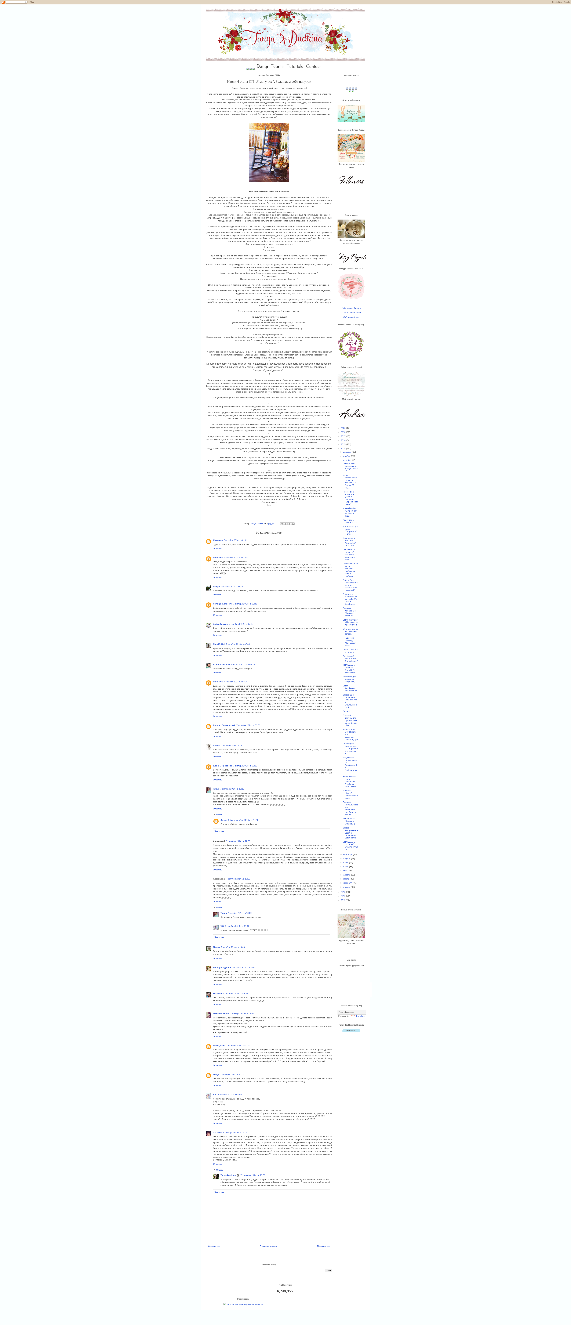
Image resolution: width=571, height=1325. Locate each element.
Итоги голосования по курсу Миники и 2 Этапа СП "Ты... (350, 481)
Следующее (214, 1246)
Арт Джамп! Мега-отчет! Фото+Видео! (350, 658)
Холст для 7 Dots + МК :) (350, 521)
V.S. (222, 926)
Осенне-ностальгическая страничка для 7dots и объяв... (350, 808)
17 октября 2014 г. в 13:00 (252, 1175)
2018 (343, 432)
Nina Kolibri (219, 644)
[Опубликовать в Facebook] (290, 523)
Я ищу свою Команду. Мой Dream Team (349, 641)
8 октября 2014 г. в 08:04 (237, 926)
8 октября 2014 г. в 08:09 (230, 1094)
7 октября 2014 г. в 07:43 (238, 644)
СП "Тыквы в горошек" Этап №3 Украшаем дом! (349, 554)
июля (346, 862)
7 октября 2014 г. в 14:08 (233, 947)
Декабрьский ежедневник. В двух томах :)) (350, 467)
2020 (343, 428)
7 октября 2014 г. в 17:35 (242, 1013)
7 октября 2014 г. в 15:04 (244, 967)
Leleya (216, 586)
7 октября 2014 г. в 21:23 (238, 1045)
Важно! (346, 711)
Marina (216, 947)
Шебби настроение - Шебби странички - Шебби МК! (350, 833)
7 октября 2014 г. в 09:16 (245, 766)
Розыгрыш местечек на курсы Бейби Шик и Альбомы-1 (350, 599)
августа (347, 858)
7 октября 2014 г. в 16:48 (236, 993)
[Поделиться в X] (287, 523)
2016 (343, 440)
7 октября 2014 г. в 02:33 (245, 604)
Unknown (218, 540)
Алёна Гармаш (220, 624)
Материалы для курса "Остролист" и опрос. (350, 530)
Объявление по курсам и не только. (350, 631)
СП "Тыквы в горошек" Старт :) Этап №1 (350, 846)
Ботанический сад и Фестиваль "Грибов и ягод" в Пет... (350, 781)
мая (345, 870)
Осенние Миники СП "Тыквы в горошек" (349, 612)
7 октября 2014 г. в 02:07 (233, 586)
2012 (343, 896)
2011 (343, 900)
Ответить (217, 548)
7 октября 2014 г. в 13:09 (238, 879)
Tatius (216, 789)
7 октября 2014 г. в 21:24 (246, 820)
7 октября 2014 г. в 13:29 (240, 913)
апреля (347, 875)
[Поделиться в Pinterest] (293, 523)
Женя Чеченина (221, 1013)
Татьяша (217, 1132)
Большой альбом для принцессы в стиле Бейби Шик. (350, 720)
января (347, 887)
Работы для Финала (351, 308)
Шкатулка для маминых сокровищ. (349, 679)
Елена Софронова (222, 766)
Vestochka (218, 993)
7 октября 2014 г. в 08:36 (236, 681)
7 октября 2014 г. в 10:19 (232, 789)
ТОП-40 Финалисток (351, 312)
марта (346, 879)
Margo (216, 1074)
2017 (343, 436)
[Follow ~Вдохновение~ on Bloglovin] (351, 1032)
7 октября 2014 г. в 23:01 (232, 1074)
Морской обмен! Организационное (350, 794)
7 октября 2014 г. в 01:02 (236, 540)
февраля (348, 883)
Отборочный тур (351, 317)
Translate (360, 1016)
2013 (343, 892)
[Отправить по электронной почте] (281, 523)
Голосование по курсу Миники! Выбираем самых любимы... (350, 569)
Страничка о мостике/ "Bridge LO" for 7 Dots (349, 542)
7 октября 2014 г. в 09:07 (233, 745)
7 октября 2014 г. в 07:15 (241, 624)
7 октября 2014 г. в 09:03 (248, 725)
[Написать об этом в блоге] (284, 523)
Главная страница (268, 1246)
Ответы (219, 815)
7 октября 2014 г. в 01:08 (236, 557)
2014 (343, 448)
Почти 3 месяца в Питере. (350, 650)
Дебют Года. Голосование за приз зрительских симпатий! (350, 585)
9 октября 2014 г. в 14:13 (235, 1132)
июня (346, 866)
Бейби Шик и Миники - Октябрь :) (349, 821)
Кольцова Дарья (222, 967)
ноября (347, 456)
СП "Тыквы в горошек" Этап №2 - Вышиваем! (349, 669)
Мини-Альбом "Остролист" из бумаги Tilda (350, 512)
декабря (347, 452)
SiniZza (217, 745)
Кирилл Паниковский (224, 725)
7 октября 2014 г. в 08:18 (243, 664)
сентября (348, 854)
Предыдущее (323, 1246)
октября (347, 460)
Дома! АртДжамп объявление (350, 688)
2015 (343, 444)
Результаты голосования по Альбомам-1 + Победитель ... (350, 765)
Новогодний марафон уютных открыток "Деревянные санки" (350, 498)
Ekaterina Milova (221, 664)
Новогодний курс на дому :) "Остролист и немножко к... (350, 748)
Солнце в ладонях (222, 604)
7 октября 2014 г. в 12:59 (238, 841)
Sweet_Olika (227, 820)
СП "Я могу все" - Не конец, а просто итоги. (350, 622)
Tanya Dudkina (258, 523)
